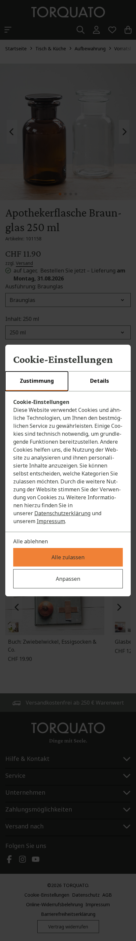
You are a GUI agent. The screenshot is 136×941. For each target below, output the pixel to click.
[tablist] (68, 381)
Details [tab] (99, 380)
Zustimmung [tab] (37, 380)
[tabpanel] (68, 461)
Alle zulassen (68, 557)
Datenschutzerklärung (62, 513)
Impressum (51, 521)
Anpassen (68, 578)
